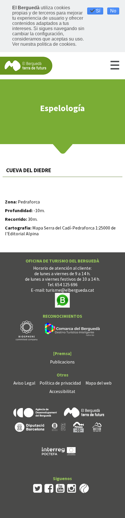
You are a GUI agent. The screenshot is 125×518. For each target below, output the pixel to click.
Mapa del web (98, 383)
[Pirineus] (78, 426)
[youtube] (60, 488)
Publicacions (62, 362)
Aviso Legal (24, 383)
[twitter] (37, 488)
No (113, 10)
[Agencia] (35, 412)
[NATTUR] (97, 426)
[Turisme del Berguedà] (26, 65)
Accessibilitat (62, 391)
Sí (97, 10)
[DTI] (73, 330)
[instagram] (71, 488)
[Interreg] (58, 450)
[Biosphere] (27, 330)
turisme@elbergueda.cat (70, 290)
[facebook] (48, 488)
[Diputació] (29, 426)
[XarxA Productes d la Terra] (58, 426)
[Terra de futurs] (84, 412)
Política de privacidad (60, 383)
